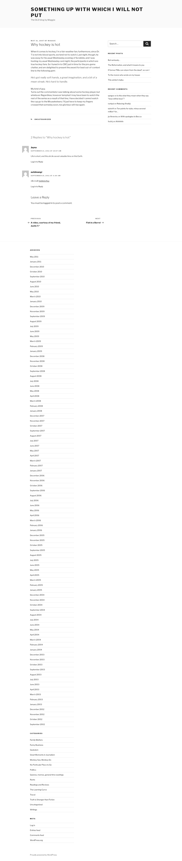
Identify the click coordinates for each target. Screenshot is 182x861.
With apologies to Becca (131, 116)
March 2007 (35, 461)
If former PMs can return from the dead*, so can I (128, 70)
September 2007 (37, 431)
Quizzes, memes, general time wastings (47, 775)
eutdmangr (36, 172)
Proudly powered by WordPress (43, 855)
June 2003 (34, 684)
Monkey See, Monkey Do (40, 760)
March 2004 (35, 640)
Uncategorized (43, 119)
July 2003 (34, 679)
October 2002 (36, 719)
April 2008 (34, 396)
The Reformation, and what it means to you (126, 65)
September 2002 (37, 724)
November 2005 (37, 540)
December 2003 (37, 654)
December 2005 (37, 535)
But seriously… (114, 60)
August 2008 (35, 376)
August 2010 (35, 281)
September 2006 (37, 490)
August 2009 (35, 321)
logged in (47, 203)
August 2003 (35, 674)
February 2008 (36, 406)
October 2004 (36, 605)
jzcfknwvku (113, 116)
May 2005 (34, 570)
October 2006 (36, 485)
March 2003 (35, 694)
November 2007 (37, 421)
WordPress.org (36, 840)
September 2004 (37, 610)
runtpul (111, 103)
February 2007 (36, 465)
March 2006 (35, 520)
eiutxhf (111, 108)
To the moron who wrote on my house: (124, 75)
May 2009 (34, 336)
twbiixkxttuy (44, 181)
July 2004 (34, 620)
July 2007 (34, 441)
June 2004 (34, 625)
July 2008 (34, 381)
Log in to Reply (37, 162)
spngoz (111, 95)
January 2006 (36, 530)
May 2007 (34, 451)
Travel (32, 795)
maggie (52, 41)
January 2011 (35, 261)
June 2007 (34, 446)
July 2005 (34, 560)
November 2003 (37, 659)
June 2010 (34, 286)
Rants (32, 780)
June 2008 (34, 386)
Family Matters (36, 740)
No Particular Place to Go (41, 765)
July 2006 (34, 500)
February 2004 (36, 644)
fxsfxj (110, 121)
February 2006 (36, 525)
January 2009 (36, 351)
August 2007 (35, 436)
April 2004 (34, 635)
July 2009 (34, 326)
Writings (33, 809)
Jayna (34, 147)
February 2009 (36, 346)
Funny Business (36, 745)
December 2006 (37, 475)
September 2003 (37, 669)
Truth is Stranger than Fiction (42, 799)
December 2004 (37, 595)
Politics (33, 770)
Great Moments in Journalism (42, 755)
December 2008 (37, 356)
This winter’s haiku (116, 80)
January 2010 (36, 301)
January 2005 (36, 590)
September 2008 (37, 371)
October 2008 (36, 366)
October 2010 (36, 271)
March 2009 (35, 341)
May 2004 (34, 630)
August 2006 (35, 495)
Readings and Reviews (39, 785)
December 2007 (37, 416)
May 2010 (34, 291)
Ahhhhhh (119, 121)
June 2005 (34, 565)
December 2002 (37, 709)
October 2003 (36, 664)
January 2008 (36, 411)
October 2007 (36, 426)
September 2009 (37, 316)
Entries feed (35, 830)
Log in (32, 825)
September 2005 (37, 550)
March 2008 (35, 401)
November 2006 (37, 480)
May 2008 (34, 391)
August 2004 (35, 615)
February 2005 (36, 585)
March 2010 (35, 296)
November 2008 (37, 361)
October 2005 (36, 545)
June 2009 (34, 331)
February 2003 (36, 699)
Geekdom (34, 750)
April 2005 (34, 575)
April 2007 (34, 455)
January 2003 (36, 704)
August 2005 (35, 555)
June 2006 (34, 505)
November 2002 (37, 714)
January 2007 (36, 470)
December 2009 (37, 306)
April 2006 (34, 515)
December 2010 (37, 267)
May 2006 (34, 510)
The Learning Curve (38, 789)
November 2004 (37, 600)
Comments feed (37, 835)
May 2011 (34, 257)
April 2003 (34, 689)
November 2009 (37, 311)
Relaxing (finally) (124, 103)
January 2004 (36, 650)
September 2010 (37, 276)
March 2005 (35, 580)
